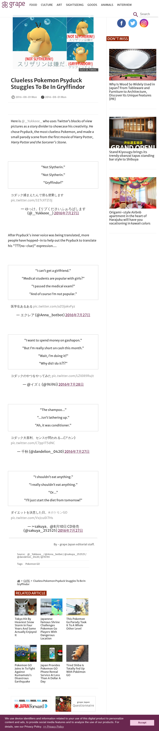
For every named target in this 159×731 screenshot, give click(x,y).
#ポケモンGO (57, 512)
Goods (92, 5)
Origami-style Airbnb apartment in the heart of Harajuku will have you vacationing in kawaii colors (129, 217)
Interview (124, 5)
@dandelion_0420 (28, 556)
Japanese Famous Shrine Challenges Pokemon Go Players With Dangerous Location (50, 628)
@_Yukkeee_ (92, 70)
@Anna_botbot (54, 554)
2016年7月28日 (71, 384)
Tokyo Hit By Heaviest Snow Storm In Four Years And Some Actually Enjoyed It (26, 627)
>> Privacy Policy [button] (53, 726)
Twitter (132, 23)
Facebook (121, 23)
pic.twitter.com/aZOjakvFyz (54, 306)
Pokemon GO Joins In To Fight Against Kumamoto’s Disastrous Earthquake (25, 673)
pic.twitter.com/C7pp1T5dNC (33, 443)
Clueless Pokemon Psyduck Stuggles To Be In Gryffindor (48, 83)
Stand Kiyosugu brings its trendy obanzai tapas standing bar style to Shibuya (131, 155)
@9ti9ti (45, 556)
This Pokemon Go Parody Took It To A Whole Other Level (76, 623)
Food (33, 5)
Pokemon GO (32, 563)
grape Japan (13, 5)
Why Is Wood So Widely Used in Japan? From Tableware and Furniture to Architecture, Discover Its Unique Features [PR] (132, 91)
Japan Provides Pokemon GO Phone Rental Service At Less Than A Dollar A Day (51, 673)
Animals (107, 5)
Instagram (144, 23)
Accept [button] (142, 722)
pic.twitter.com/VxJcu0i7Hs (32, 518)
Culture (47, 5)
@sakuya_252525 (74, 554)
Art (59, 5)
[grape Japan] (18, 581)
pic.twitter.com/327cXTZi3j (31, 200)
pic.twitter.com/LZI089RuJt (73, 376)
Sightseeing (75, 5)
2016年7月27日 (66, 213)
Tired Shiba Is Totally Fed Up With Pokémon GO (76, 670)
